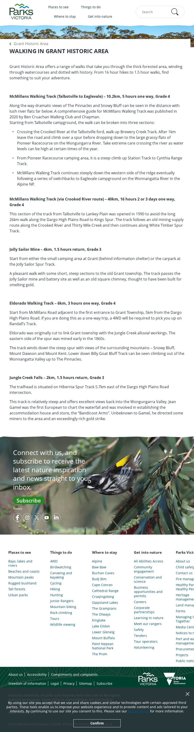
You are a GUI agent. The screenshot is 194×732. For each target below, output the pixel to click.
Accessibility (37, 674)
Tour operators (146, 641)
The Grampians (104, 608)
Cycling (56, 583)
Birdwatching (60, 567)
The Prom (99, 654)
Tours (54, 619)
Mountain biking (63, 607)
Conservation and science (148, 579)
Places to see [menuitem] (58, 7)
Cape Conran (102, 585)
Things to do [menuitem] (91, 7)
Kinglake (99, 620)
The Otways (101, 614)
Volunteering (144, 647)
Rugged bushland (22, 583)
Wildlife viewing (62, 624)
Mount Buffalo (103, 638)
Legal (55, 683)
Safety (139, 630)
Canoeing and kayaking (61, 575)
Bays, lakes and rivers (20, 563)
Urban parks (18, 595)
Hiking (55, 589)
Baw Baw (99, 567)
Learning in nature (148, 618)
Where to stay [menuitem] (65, 16)
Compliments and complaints (74, 674)
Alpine (97, 561)
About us (16, 674)
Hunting (56, 595)
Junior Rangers (62, 601)
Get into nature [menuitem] (100, 16)
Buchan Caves (103, 573)
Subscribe (29, 500)
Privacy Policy (138, 711)
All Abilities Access (148, 561)
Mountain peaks (21, 577)
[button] (174, 11)
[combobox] (160, 12)
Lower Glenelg (103, 632)
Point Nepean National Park (103, 646)
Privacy (17, 508)
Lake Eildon (101, 626)
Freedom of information (27, 683)
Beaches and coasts (24, 571)
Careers (140, 602)
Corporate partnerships (144, 610)
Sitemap (85, 683)
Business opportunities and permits (148, 591)
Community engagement (144, 569)
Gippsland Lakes (105, 602)
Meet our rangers (148, 624)
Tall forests (16, 589)
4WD (53, 561)
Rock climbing (61, 613)
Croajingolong (103, 597)
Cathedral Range (105, 591)
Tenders (140, 636)
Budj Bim (99, 579)
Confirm (97, 723)
